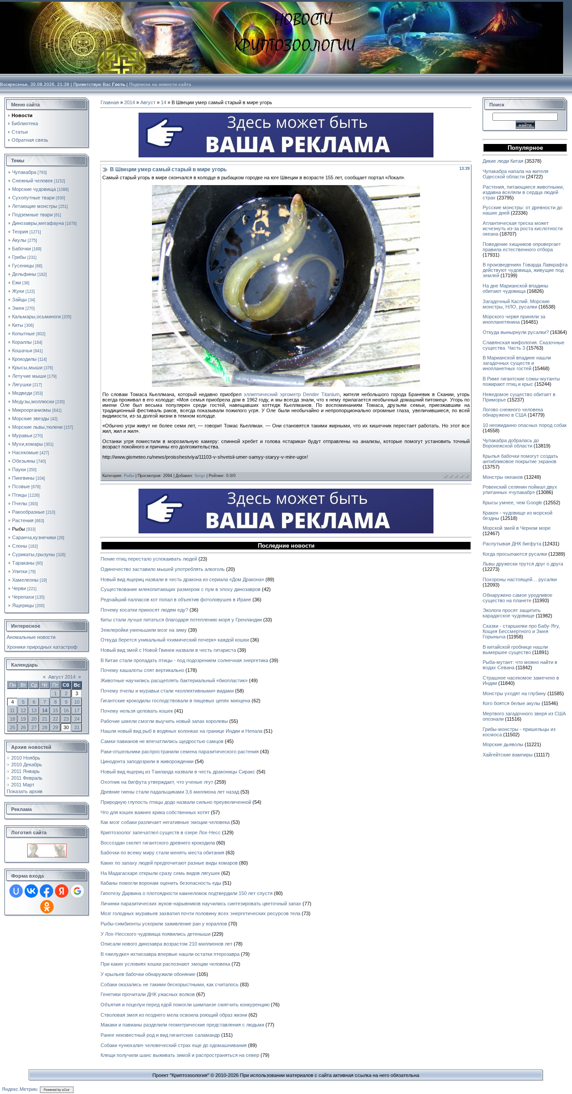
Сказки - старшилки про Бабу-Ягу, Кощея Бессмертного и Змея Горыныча (521, 631)
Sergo (199, 475)
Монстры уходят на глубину (514, 693)
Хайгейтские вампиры (508, 754)
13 (34, 710)
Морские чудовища (34, 189)
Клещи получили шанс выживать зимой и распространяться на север (180, 1055)
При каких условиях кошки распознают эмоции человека (165, 964)
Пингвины (23, 478)
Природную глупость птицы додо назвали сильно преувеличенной (176, 802)
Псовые (21, 486)
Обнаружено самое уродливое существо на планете (517, 597)
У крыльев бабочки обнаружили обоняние (148, 974)
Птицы (19, 495)
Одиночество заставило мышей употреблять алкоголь (163, 569)
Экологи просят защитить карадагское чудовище (512, 613)
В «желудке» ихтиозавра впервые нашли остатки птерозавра (170, 954)
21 (44, 719)
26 (23, 727)
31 (77, 727)
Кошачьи (22, 350)
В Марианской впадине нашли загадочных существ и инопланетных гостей (517, 363)
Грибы (19, 257)
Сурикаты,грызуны (33, 554)
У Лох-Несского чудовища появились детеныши (155, 934)
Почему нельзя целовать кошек (137, 711)
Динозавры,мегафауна (38, 223)
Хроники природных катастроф (42, 647)
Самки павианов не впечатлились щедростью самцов (162, 741)
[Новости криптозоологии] (47, 846)
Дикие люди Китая (503, 161)
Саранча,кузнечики (34, 537)
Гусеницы (23, 265)
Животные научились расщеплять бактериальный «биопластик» (174, 680)
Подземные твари (32, 214)
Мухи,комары (27, 444)
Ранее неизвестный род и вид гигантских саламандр (160, 1035)
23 (66, 719)
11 (12, 710)
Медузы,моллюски (33, 401)
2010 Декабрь (26, 764)
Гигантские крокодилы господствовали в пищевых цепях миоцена (175, 700)
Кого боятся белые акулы (511, 703)
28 (44, 727)
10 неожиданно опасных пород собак (525, 425)
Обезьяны (23, 461)
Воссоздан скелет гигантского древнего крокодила (158, 842)
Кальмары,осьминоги (36, 316)
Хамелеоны (25, 580)
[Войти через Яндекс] (61, 891)
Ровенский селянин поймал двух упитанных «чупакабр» (520, 489)
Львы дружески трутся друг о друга (523, 563)
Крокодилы (24, 359)
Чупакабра (24, 172)
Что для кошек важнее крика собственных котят (155, 812)
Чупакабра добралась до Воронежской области (511, 443)
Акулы (19, 240)
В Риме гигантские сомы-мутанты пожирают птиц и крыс (521, 381)
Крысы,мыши (27, 367)
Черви (19, 588)
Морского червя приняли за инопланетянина (514, 319)
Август (148, 102)
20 (34, 719)
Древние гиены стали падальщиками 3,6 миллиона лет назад (170, 791)
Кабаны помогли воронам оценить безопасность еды (161, 883)
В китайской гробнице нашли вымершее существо (515, 649)
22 (55, 719)
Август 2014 (62, 677)
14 (44, 710)
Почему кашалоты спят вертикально (142, 670)
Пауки (19, 469)
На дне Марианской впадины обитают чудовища (515, 288)
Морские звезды (30, 418)
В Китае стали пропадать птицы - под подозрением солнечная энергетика (184, 660)
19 (23, 719)
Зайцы (19, 299)
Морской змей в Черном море (517, 528)
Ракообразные (28, 512)
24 (77, 719)
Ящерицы (23, 605)
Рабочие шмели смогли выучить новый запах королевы (164, 721)
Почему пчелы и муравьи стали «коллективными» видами (167, 690)
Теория (20, 231)
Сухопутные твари (33, 197)
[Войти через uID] (16, 891)
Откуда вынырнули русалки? (516, 332)
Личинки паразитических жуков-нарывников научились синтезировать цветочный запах (201, 903)
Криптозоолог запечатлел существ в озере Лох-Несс (161, 832)
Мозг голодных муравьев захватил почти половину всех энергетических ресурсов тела (200, 913)
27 (34, 727)
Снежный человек (32, 180)
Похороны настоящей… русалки (520, 579)
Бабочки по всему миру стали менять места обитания (162, 852)
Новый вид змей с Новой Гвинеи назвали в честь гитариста (168, 650)
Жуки (18, 291)
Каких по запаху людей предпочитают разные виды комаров (169, 863)
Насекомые (25, 452)
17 (77, 710)
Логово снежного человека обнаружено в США (513, 412)
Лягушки (21, 384)
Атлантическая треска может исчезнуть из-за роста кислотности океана (523, 228)
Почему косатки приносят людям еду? (144, 609)
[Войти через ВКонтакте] (31, 891)
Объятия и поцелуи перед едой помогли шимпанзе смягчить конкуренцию (185, 1004)
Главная (110, 102)
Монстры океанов (503, 477)
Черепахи (23, 597)
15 (55, 710)
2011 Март (22, 784)
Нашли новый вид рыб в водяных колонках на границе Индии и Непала (181, 731)
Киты (17, 325)
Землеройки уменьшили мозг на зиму (144, 630)
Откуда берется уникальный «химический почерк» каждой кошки (175, 639)
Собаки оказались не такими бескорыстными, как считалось (170, 984)
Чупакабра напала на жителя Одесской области (515, 174)
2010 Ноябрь (25, 757)
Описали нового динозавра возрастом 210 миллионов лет (166, 943)
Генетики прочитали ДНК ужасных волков (148, 994)
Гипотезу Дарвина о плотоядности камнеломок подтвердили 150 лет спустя (187, 893)
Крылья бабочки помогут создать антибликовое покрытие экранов (520, 458)
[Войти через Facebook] (46, 891)
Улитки (19, 571)
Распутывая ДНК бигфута (512, 543)
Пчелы (19, 503)
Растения (23, 520)
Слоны (19, 546)
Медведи (22, 393)
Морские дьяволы (503, 744)
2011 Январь (25, 771)
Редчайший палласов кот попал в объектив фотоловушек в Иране (176, 599)
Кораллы (22, 342)
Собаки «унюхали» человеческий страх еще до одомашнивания (174, 1045)
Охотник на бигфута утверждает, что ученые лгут (157, 782)
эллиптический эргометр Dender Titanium (292, 394)
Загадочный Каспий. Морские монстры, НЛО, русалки (516, 304)
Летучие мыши (29, 376)
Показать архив (24, 791)
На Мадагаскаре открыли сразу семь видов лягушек (160, 873)
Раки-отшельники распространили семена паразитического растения (180, 751)
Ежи (16, 282)
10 (77, 702)
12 (23, 710)
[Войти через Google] (77, 891)
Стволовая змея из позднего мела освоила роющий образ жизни (174, 1015)
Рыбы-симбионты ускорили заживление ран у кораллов (164, 923)
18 (12, 719)
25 (12, 727)
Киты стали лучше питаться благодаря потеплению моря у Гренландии (181, 619)
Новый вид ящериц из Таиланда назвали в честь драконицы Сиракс (178, 771)
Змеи (18, 308)
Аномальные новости (31, 637)
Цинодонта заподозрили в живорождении (147, 761)
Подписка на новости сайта (160, 84)
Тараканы (23, 563)
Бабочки (21, 248)
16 (66, 710)
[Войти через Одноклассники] (47, 906)
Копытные (23, 333)
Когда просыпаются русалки (515, 554)
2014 (129, 102)
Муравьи (22, 435)
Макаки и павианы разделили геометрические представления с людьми (182, 1024)
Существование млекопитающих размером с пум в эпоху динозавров (181, 589)
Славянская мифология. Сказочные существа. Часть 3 (523, 345)
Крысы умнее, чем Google (512, 502)
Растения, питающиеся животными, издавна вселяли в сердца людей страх (523, 192)
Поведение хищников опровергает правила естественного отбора (522, 246)
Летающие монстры (34, 206)
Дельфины (24, 274)
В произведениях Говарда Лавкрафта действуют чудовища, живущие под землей (525, 270)
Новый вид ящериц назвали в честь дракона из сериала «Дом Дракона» (182, 579)
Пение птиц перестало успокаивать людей (149, 559)
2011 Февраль (26, 778)
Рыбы (18, 529)
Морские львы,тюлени (37, 427)
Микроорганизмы (31, 410)
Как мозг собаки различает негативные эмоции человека (165, 822)
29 (55, 727)
